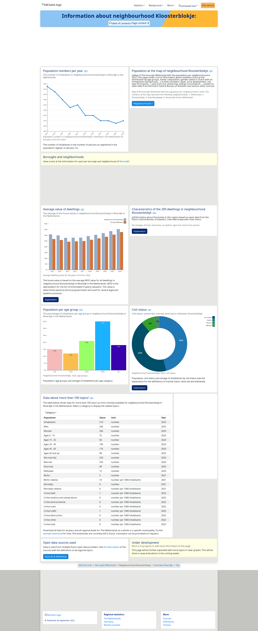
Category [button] (50, 412)
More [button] (170, 5)
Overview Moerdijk (163, 565)
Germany (108, 621)
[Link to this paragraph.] (86, 71)
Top (178, 565)
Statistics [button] (138, 5)
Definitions (168, 621)
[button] (188, 5)
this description (111, 547)
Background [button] (155, 5)
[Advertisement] (122, 47)
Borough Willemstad (105, 565)
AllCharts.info (85, 565)
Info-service (208, 5)
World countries (112, 624)
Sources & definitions (56, 556)
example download (52, 533)
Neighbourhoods (142, 103)
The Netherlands (112, 618)
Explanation (51, 299)
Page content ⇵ (140, 23)
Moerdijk (124, 161)
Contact (167, 624)
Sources (167, 618)
